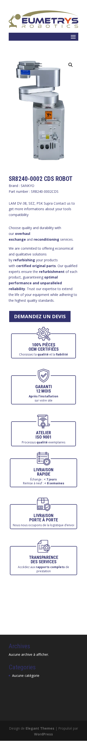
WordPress (43, 734)
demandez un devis (40, 316)
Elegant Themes (40, 728)
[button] (70, 65)
